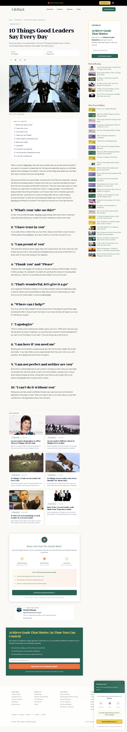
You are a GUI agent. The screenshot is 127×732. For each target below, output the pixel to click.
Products (59, 9)
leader (48, 295)
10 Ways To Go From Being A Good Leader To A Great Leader (25, 517)
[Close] (113, 3)
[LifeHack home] (18, 9)
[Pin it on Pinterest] (15, 60)
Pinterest (28, 714)
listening (14, 201)
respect (29, 269)
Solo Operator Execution (67, 707)
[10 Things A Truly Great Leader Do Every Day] (26, 462)
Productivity (18, 20)
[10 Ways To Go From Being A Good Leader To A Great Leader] (26, 500)
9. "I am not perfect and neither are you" (27, 152)
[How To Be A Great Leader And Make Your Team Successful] (62, 495)
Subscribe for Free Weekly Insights (44, 666)
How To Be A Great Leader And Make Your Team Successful (60, 508)
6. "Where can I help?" (21, 142)
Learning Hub (38, 701)
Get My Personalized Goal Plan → (44, 592)
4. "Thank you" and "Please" (23, 135)
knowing (38, 215)
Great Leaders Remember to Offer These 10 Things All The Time (26, 442)
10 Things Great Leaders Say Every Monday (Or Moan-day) (62, 479)
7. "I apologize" (19, 145)
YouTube (37, 714)
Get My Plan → (105, 3)
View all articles (27, 618)
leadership (28, 165)
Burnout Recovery (65, 694)
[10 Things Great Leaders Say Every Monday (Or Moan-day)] (62, 462)
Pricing (78, 9)
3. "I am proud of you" (21, 132)
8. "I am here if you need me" (23, 149)
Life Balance (14, 701)
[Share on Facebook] (11, 60)
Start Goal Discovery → (109, 722)
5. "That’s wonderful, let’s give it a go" (26, 139)
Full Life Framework (16, 699)
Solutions (69, 9)
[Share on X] (20, 60)
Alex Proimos (20, 114)
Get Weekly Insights (104, 56)
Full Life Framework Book (41, 696)
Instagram (21, 714)
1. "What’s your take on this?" (23, 125)
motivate (22, 378)
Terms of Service (89, 722)
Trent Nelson (14, 54)
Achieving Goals (15, 704)
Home (10, 20)
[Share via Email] (25, 60)
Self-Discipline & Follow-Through (69, 696)
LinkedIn (43, 714)
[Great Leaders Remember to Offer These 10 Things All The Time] (26, 425)
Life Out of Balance (65, 701)
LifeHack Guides (15, 694)
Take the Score (109, 9)
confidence (29, 235)
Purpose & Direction (65, 699)
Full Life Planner (38, 699)
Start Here (50, 9)
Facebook (14, 714)
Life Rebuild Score (16, 696)
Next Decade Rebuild (65, 704)
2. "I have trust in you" (21, 128)
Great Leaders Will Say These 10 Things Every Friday (61, 442)
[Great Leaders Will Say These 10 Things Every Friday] (62, 425)
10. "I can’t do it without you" (23, 156)
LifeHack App (38, 694)
